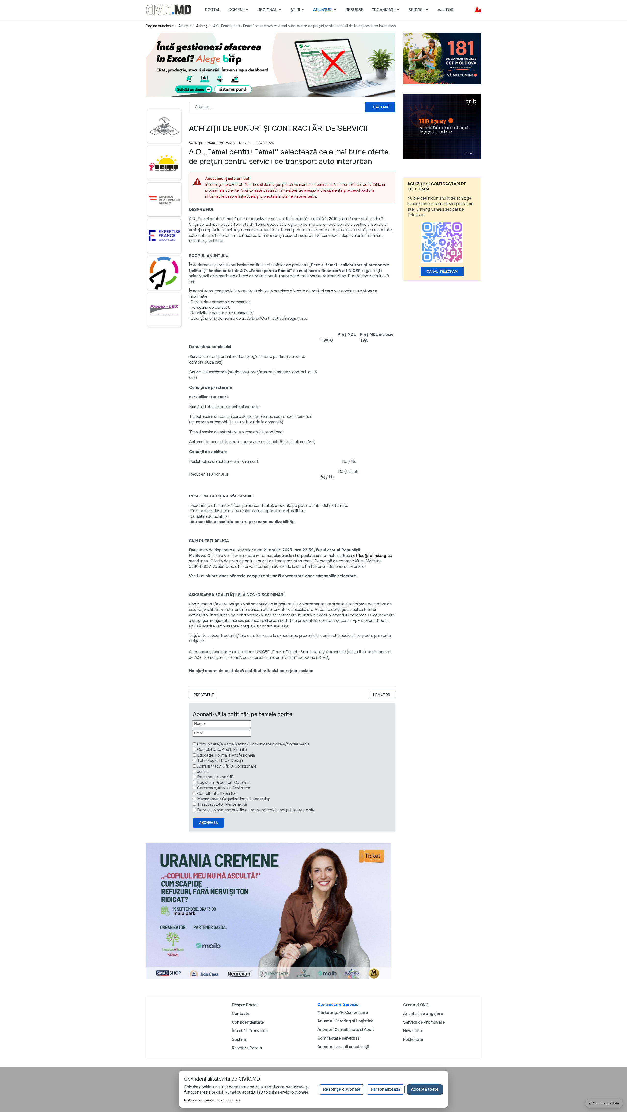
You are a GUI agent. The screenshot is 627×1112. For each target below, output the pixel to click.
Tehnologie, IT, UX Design (220, 760)
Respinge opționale (341, 1089)
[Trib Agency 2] (442, 126)
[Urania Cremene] (268, 910)
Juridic (203, 771)
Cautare (381, 107)
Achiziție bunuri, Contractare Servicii (220, 143)
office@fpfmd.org (369, 555)
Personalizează (385, 1089)
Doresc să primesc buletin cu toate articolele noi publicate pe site (256, 810)
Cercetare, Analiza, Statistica (223, 788)
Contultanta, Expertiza (217, 793)
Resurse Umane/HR (215, 777)
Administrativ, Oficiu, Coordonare (227, 766)
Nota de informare (199, 1100)
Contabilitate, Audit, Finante (222, 749)
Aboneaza (208, 822)
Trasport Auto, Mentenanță (222, 804)
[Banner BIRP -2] (270, 64)
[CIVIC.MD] (168, 9)
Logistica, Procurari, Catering (223, 782)
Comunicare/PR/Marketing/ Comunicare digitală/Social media (253, 744)
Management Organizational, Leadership (233, 799)
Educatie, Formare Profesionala (226, 755)
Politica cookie (229, 1100)
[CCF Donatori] (442, 58)
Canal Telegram (442, 271)
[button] (239, 10)
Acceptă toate (425, 1089)
